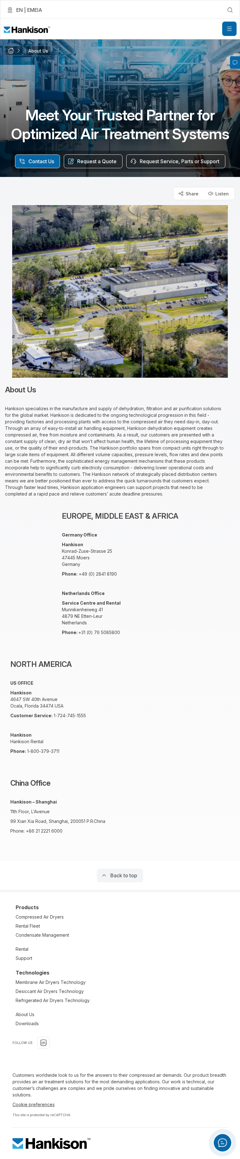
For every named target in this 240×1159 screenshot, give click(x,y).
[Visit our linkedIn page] (43, 1043)
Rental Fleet (28, 926)
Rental (22, 949)
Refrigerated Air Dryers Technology (53, 1000)
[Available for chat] (222, 1142)
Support (24, 958)
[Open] (229, 29)
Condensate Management (42, 935)
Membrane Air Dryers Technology (51, 982)
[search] (230, 10)
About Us (25, 1014)
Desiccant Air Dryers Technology (50, 991)
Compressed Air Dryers (40, 917)
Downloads (27, 1023)
